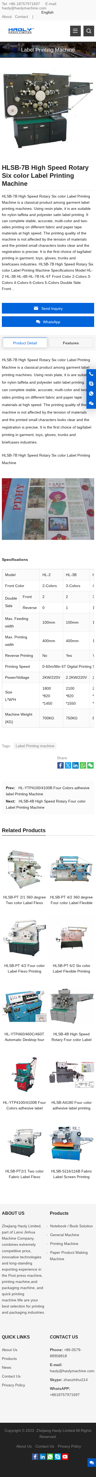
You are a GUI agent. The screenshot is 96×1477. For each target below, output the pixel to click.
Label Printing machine (35, 746)
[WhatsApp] (50, 1458)
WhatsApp (51, 322)
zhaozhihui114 (75, 1380)
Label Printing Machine (48, 50)
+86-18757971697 (24, 4)
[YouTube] (65, 1458)
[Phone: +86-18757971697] (91, 374)
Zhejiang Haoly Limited (21, 1226)
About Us (9, 1350)
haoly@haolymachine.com (24, 8)
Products (9, 1358)
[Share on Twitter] (68, 767)
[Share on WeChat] (90, 767)
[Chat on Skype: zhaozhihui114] (91, 384)
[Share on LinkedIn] (75, 767)
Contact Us (11, 1376)
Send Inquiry (52, 308)
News (6, 1367)
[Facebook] (35, 1458)
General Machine (64, 1235)
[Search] (88, 31)
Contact (21, 16)
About (7, 16)
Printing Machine (64, 1243)
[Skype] (57, 1458)
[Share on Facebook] (60, 767)
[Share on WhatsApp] (83, 767)
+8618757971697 (65, 1395)
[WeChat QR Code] (91, 403)
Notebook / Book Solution (71, 1226)
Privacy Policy (13, 1385)
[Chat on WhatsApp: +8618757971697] (91, 394)
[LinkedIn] (42, 1458)
